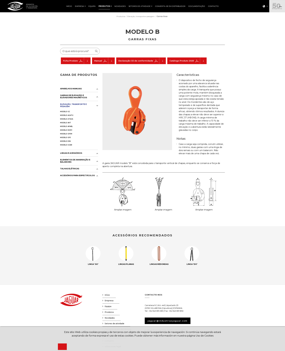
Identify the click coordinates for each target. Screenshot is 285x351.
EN (264, 15)
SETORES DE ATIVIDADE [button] (140, 6)
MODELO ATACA (66, 119)
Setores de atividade (114, 323)
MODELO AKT (65, 123)
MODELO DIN (65, 141)
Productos (121, 16)
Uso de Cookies (204, 335)
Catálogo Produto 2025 (182, 61)
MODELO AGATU (66, 115)
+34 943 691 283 (156, 311)
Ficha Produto (70, 61)
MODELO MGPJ (66, 130)
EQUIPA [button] (92, 6)
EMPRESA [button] (79, 6)
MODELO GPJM (66, 134)
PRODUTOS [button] (104, 6)
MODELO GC (65, 112)
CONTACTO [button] (213, 6)
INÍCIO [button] (69, 6)
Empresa (109, 300)
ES (264, 11)
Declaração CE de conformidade (135, 61)
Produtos (109, 312)
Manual (98, 61)
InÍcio (107, 295)
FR (264, 19)
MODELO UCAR (66, 145)
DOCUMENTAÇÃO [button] (196, 6)
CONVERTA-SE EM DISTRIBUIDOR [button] (170, 6)
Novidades (110, 318)
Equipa (108, 306)
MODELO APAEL (66, 126)
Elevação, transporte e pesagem (141, 16)
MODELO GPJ (65, 137)
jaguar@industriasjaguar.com (167, 321)
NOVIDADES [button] (120, 6)
